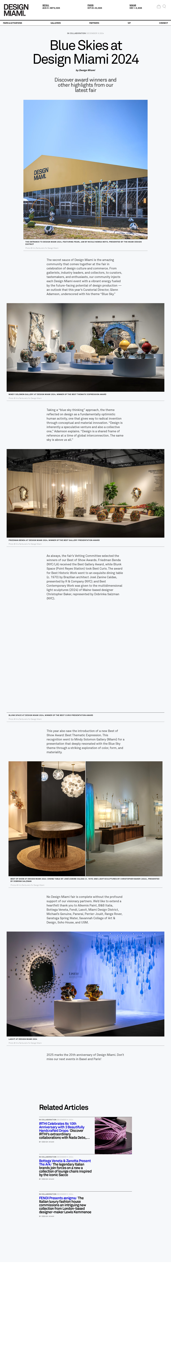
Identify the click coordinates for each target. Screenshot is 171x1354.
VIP (129, 23)
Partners (94, 23)
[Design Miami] (16, 10)
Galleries (56, 23)
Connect (163, 23)
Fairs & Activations (12, 23)
